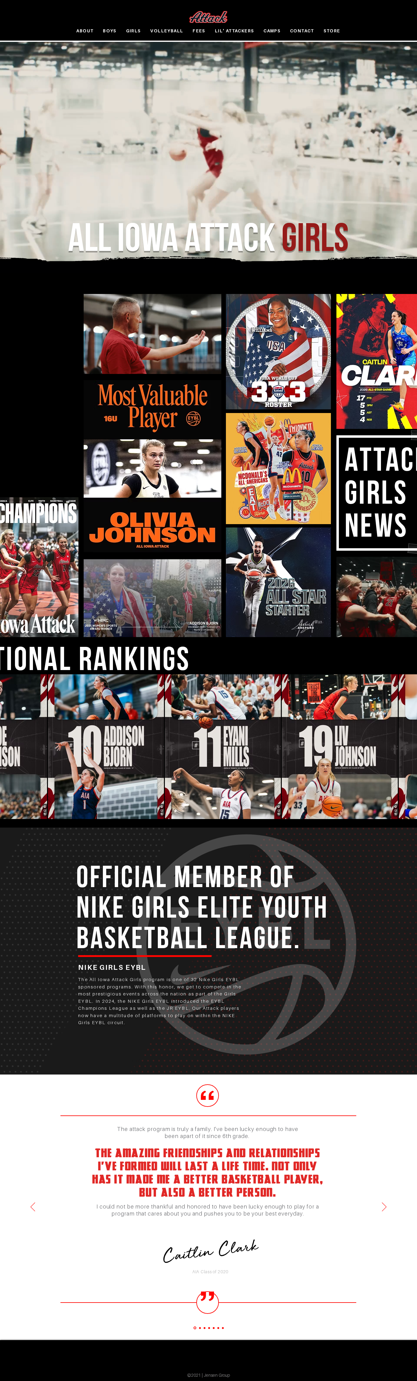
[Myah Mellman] (209, 1328)
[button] (110, 31)
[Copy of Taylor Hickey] (223, 1328)
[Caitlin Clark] (194, 1328)
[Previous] (33, 1207)
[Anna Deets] (199, 1328)
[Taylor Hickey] (204, 1328)
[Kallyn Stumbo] (214, 1328)
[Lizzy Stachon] (218, 1328)
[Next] (384, 1207)
